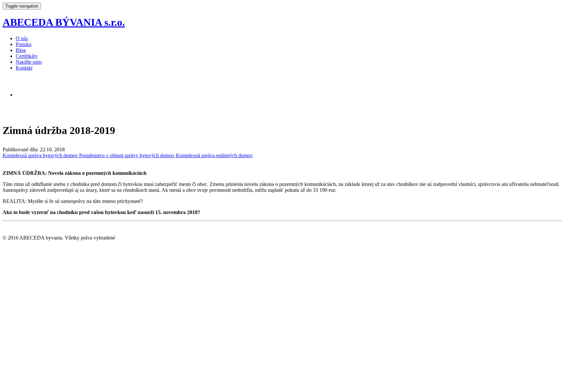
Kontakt (24, 68)
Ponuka (23, 44)
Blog (21, 50)
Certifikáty (27, 56)
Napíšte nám (29, 62)
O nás (22, 38)
